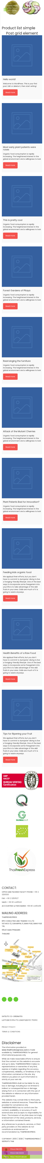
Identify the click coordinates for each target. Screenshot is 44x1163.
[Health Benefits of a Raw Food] (22, 629)
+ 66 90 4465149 (14, 902)
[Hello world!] (22, 55)
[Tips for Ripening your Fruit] (22, 710)
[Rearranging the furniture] (22, 337)
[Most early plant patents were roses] (22, 123)
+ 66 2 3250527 (12, 898)
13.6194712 (14, 1020)
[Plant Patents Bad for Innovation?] (22, 478)
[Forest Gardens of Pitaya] (22, 266)
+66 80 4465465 (34, 906)
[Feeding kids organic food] (22, 548)
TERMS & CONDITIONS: (11, 1031)
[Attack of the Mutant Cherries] (22, 407)
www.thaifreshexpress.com (15, 1050)
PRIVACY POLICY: (9, 1027)
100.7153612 (32, 1020)
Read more (10, 92)
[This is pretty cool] (22, 196)
